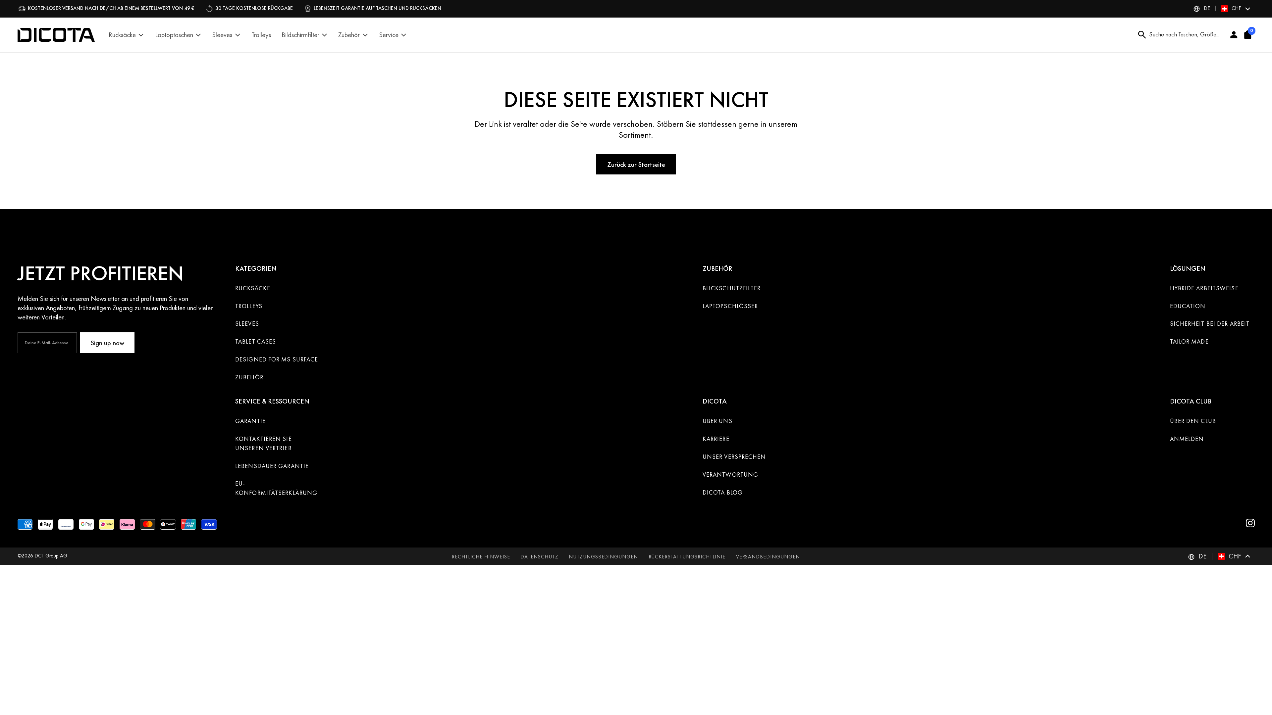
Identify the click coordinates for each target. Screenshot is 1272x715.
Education (1188, 306)
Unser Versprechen (734, 457)
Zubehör (249, 377)
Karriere (716, 439)
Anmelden (1187, 439)
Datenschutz (539, 556)
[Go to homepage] (56, 35)
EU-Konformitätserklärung (276, 488)
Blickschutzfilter (732, 288)
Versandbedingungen (768, 556)
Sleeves (247, 324)
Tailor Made (1189, 342)
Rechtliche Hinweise (481, 556)
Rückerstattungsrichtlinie (687, 556)
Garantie (250, 421)
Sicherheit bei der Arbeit (1210, 324)
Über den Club (1193, 421)
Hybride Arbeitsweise (1204, 288)
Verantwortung (730, 475)
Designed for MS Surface (276, 359)
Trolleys (248, 306)
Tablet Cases (255, 342)
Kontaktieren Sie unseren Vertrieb (263, 443)
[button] (1222, 9)
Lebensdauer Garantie (272, 466)
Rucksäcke (252, 288)
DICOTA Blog (723, 493)
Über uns (717, 421)
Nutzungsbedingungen (603, 556)
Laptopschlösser (730, 306)
